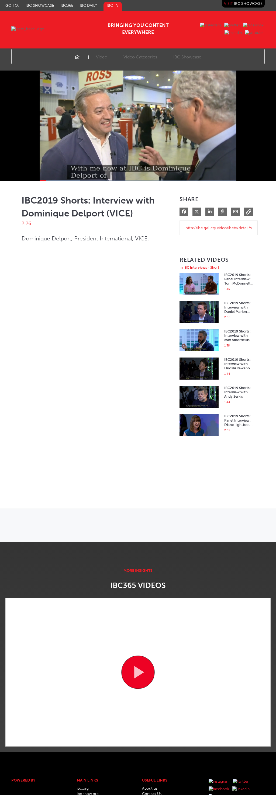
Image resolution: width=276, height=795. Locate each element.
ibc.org (83, 788)
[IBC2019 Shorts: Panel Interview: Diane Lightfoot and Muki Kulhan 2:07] (199, 437)
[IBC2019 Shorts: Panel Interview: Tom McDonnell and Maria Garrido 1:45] (199, 296)
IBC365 (67, 5)
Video (101, 56)
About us (149, 788)
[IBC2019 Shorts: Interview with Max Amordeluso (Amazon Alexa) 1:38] (199, 353)
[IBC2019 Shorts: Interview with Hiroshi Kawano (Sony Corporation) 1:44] (199, 381)
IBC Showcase (40, 5)
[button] (248, 212)
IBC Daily (88, 5)
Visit (243, 3)
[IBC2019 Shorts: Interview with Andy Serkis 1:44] (199, 409)
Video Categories (140, 56)
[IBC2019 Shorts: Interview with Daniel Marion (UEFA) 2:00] (199, 324)
